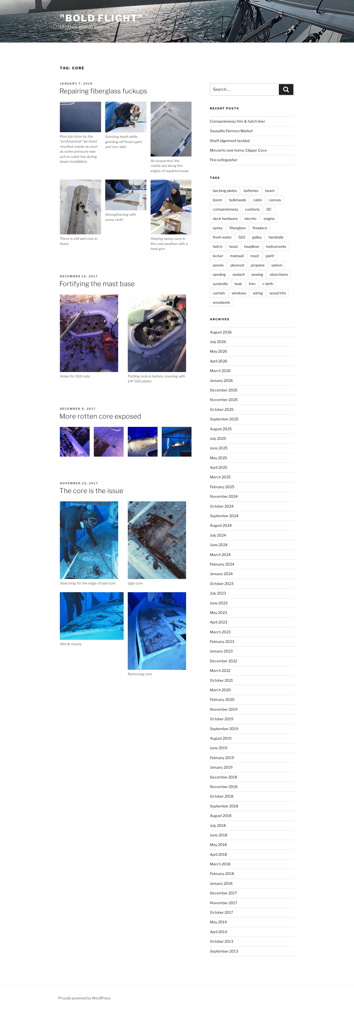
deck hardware (225, 218)
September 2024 (224, 516)
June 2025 (219, 448)
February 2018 (222, 873)
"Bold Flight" (101, 18)
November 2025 (224, 399)
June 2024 (219, 545)
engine (269, 218)
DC (269, 209)
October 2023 (221, 583)
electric (250, 218)
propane (258, 265)
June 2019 (218, 748)
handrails (276, 237)
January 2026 (221, 380)
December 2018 (223, 777)
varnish (219, 293)
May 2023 (218, 612)
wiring (258, 293)
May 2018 (218, 844)
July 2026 (218, 341)
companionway (225, 209)
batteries (251, 190)
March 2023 (220, 632)
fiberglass (237, 228)
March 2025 (220, 477)
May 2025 (218, 458)
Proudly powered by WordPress (84, 998)
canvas (275, 200)
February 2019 (222, 757)
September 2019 (224, 728)
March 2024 (220, 554)
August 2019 (220, 738)
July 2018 (218, 825)
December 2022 (223, 661)
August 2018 (220, 815)
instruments (276, 246)
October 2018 (221, 796)
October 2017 (221, 912)
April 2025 (218, 467)
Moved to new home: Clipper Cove (238, 150)
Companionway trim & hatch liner (237, 121)
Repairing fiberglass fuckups (103, 91)
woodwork (221, 302)
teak (238, 283)
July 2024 (218, 535)
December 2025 (223, 390)
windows (239, 293)
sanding (219, 274)
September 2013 (224, 951)
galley (257, 237)
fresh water (222, 237)
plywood (237, 265)
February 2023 (222, 641)
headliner (251, 246)
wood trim (278, 293)
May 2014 (218, 922)
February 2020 (222, 699)
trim (252, 283)
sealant (238, 274)
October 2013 (221, 941)
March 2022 (220, 670)
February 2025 (222, 487)
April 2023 (218, 622)
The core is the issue (91, 491)
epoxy (218, 228)
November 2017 (223, 903)
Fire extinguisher (223, 160)
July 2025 (218, 438)
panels (218, 265)
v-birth (267, 283)
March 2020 (220, 690)
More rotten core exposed (100, 416)
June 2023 (219, 603)
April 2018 (218, 854)
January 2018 (221, 883)
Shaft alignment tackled (230, 140)
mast (254, 256)
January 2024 (221, 573)
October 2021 (221, 680)
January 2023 (221, 651)
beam (270, 190)
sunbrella (220, 283)
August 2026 (221, 332)
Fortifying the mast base (97, 284)
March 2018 (220, 864)
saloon (276, 265)
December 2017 (223, 893)
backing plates (225, 190)
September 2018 (224, 806)
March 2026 (220, 370)
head (233, 246)
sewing (257, 274)
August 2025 (221, 429)
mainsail (237, 256)
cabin (257, 200)
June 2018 (218, 835)
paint (270, 256)
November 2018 (223, 786)
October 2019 (221, 719)
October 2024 (221, 506)
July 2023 (218, 593)
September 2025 (224, 419)
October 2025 (221, 409)
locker (218, 256)
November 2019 (223, 709)
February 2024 (222, 564)
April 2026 (218, 361)
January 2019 (221, 767)
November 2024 (224, 496)
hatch (217, 246)
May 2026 (218, 351)
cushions (252, 209)
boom (217, 200)
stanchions (279, 274)
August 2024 (221, 525)
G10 (241, 237)
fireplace (259, 228)
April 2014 (218, 932)
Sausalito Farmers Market (231, 131)
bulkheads (237, 200)
